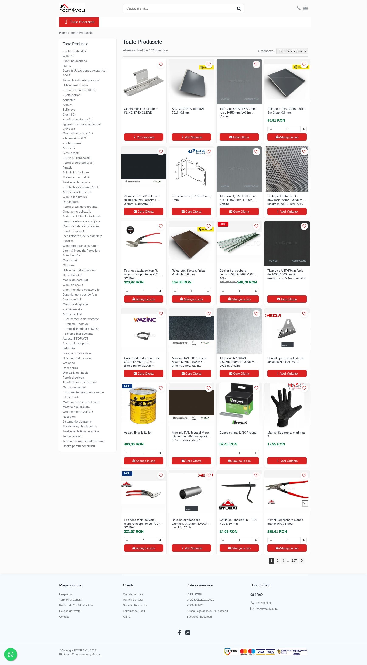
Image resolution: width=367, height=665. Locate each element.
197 (294, 560)
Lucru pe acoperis (75, 60)
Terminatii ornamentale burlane (83, 441)
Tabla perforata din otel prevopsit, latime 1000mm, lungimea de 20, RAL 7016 (285, 199)
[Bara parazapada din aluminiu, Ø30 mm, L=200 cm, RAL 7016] (191, 492)
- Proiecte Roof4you (76, 323)
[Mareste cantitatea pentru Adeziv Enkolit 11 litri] (160, 453)
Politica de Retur (133, 599)
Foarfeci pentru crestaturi (80, 382)
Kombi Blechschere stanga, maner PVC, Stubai (285, 521)
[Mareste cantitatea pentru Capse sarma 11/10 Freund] (256, 453)
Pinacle (67, 167)
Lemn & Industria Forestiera (81, 250)
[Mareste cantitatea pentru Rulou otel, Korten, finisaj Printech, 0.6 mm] (208, 291)
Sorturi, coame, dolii (76, 177)
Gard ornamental (74, 387)
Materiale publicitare (76, 407)
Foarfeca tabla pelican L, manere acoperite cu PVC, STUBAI (142, 523)
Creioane (69, 363)
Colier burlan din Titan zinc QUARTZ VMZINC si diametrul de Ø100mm (142, 361)
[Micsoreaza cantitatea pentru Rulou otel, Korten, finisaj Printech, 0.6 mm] (175, 291)
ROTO (67, 65)
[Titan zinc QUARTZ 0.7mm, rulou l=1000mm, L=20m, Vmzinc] (239, 169)
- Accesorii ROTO (74, 138)
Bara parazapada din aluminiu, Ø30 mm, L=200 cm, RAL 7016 (189, 523)
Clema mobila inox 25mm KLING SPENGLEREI (141, 110)
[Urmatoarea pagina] (302, 561)
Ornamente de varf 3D (78, 411)
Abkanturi (69, 99)
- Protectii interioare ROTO (81, 328)
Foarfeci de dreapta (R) (78, 162)
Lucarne (68, 240)
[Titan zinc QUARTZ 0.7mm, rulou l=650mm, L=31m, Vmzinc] (239, 81)
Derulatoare (71, 201)
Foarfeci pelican (73, 377)
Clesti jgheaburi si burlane (80, 245)
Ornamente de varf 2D (78, 133)
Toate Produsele (82, 22)
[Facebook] (179, 633)
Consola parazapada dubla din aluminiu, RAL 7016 (285, 359)
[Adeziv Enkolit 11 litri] (143, 405)
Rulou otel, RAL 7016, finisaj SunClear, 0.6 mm (286, 110)
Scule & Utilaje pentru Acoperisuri (85, 70)
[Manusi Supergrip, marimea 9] (287, 405)
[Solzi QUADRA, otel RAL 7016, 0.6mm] (191, 81)
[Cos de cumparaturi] (305, 8)
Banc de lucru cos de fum (80, 294)
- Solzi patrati (71, 95)
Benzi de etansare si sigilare (81, 221)
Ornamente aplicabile (77, 211)
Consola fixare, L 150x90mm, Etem (191, 197)
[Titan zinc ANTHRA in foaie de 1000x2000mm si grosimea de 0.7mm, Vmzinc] (287, 243)
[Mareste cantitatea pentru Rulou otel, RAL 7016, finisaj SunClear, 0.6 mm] (303, 129)
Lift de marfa (71, 397)
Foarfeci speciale (74, 231)
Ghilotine (69, 265)
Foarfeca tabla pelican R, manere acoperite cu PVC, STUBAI (142, 274)
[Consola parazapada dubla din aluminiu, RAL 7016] (287, 331)
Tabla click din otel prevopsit (81, 80)
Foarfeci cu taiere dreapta (80, 206)
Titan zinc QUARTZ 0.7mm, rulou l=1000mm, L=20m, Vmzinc (238, 199)
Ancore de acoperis (76, 343)
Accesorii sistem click (77, 192)
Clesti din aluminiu (75, 197)
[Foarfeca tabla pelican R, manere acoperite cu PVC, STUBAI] (143, 243)
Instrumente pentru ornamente (83, 392)
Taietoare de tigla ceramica (81, 431)
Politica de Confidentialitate (76, 605)
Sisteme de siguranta (77, 421)
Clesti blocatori (72, 275)
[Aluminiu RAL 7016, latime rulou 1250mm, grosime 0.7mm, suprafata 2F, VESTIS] (143, 169)
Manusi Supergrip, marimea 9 (286, 434)
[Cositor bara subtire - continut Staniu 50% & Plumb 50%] (239, 243)
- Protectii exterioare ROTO (81, 187)
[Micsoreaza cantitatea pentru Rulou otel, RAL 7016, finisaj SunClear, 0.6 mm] (270, 129)
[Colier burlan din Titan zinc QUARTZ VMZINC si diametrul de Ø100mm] (143, 331)
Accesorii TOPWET (75, 338)
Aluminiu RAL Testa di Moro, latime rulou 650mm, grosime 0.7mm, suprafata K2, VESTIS (191, 436)
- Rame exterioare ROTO (80, 90)
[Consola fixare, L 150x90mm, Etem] (191, 169)
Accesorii (69, 148)
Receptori (69, 416)
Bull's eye (69, 109)
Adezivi (67, 104)
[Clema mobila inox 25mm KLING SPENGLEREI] (143, 81)
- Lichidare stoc (73, 309)
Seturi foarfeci (72, 255)
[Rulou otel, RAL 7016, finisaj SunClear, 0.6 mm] (287, 81)
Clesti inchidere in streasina (81, 226)
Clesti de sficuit (73, 284)
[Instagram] (187, 633)
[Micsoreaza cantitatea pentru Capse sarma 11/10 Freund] (223, 453)
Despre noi (65, 594)
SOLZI (67, 75)
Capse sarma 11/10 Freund (238, 432)
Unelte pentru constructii (79, 446)
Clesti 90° (69, 114)
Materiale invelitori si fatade (81, 402)
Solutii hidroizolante (76, 172)
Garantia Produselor (135, 605)
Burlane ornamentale (77, 353)
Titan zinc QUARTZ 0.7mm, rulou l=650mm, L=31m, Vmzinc (238, 112)
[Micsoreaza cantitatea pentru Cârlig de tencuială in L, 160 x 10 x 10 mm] (223, 540)
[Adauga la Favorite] (161, 64)
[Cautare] (239, 8)
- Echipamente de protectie (81, 319)
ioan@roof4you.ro (266, 608)
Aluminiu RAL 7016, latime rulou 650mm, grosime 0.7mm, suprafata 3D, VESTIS (189, 361)
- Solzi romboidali (74, 51)
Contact (64, 616)
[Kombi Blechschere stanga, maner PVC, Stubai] (287, 492)
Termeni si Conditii (70, 599)
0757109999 (263, 603)
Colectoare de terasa (77, 358)
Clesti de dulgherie (75, 304)
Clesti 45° (69, 56)
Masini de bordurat (75, 280)
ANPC (127, 616)
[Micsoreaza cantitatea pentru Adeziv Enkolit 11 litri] (127, 453)
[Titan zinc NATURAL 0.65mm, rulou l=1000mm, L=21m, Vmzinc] (239, 331)
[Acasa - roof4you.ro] (80, 8)
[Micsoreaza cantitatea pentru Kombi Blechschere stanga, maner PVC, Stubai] (270, 540)
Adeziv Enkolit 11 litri (137, 432)
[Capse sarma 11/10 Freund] (239, 405)
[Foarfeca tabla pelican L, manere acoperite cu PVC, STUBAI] (143, 492)
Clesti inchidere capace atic (81, 289)
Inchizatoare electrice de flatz (82, 236)
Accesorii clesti (72, 314)
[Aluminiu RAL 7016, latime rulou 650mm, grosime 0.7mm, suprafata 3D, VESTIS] (191, 331)
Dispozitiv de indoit (75, 372)
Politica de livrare (69, 611)
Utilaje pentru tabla (75, 85)
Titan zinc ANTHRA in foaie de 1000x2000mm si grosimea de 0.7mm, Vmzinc (286, 274)
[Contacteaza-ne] (299, 8)
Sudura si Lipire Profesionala (82, 216)
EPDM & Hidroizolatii (76, 157)
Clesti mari (70, 260)
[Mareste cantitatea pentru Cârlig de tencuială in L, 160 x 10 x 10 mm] (256, 540)
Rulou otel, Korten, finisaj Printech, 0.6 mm (188, 272)
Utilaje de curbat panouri (79, 270)
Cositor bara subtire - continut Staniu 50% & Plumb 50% (239, 274)
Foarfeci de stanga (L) (78, 119)
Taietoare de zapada (76, 182)
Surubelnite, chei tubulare (80, 426)
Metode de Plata (133, 594)
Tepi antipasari (72, 436)
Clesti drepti (71, 153)
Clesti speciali (72, 299)
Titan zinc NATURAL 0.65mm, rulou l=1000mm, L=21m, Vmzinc (237, 361)
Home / (64, 32)
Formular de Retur (134, 611)
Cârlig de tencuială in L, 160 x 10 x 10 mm (238, 521)
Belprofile (69, 348)
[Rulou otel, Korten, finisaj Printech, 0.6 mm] (191, 243)
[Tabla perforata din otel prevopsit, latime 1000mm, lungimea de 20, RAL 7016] (287, 169)
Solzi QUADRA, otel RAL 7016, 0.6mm (188, 110)
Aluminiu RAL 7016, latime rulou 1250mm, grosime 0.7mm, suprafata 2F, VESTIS (141, 199)
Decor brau (70, 367)
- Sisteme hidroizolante (78, 333)
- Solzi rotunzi (72, 143)
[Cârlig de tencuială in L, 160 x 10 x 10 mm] (239, 492)
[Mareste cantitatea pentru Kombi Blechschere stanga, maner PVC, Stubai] (303, 540)
